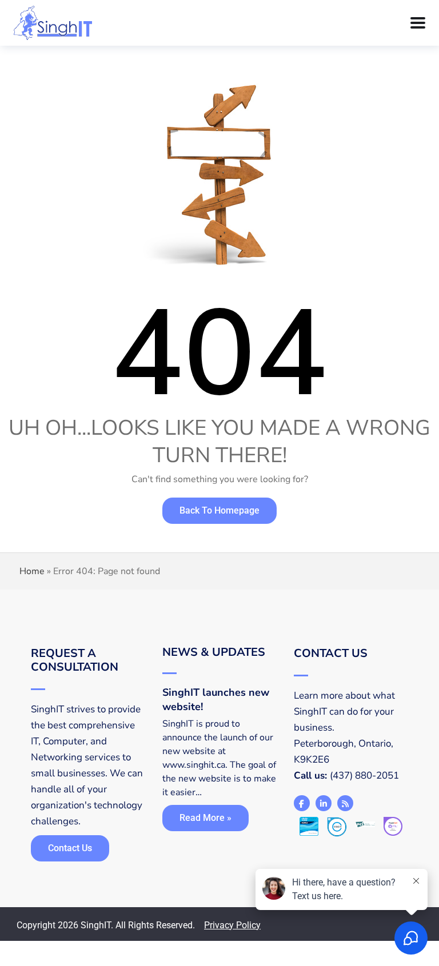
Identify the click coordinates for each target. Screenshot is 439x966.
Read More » (205, 817)
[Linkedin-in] (324, 803)
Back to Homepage (219, 510)
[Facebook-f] (302, 803)
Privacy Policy (232, 925)
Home (32, 571)
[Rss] (345, 803)
